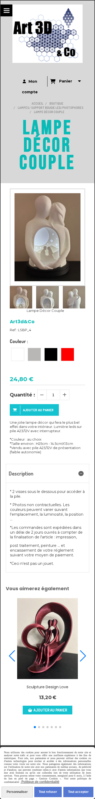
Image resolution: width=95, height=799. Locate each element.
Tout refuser (48, 792)
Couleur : (19, 341)
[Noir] (51, 354)
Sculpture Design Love (47, 687)
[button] (78, 297)
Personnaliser (17, 792)
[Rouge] (67, 354)
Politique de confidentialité (40, 782)
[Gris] (34, 354)
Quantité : (22, 395)
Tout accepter (78, 792)
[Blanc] (17, 354)
